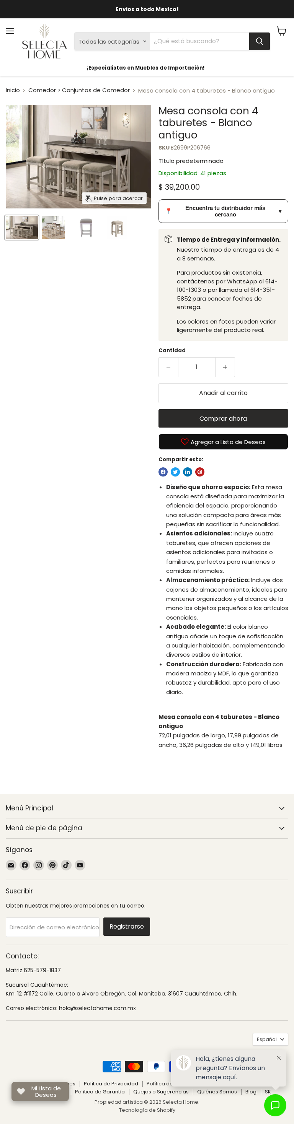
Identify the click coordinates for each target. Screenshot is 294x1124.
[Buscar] (259, 41)
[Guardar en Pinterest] (199, 472)
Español (267, 1039)
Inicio (13, 90)
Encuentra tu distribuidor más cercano (223, 211)
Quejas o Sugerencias (161, 1091)
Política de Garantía (100, 1091)
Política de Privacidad (111, 1083)
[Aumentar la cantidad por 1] (225, 367)
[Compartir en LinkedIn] (187, 472)
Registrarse (126, 926)
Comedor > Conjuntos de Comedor (79, 90)
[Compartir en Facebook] (163, 472)
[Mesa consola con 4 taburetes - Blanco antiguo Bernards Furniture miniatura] (22, 227)
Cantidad (172, 350)
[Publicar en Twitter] (175, 472)
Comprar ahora (223, 418)
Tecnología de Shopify (147, 1110)
